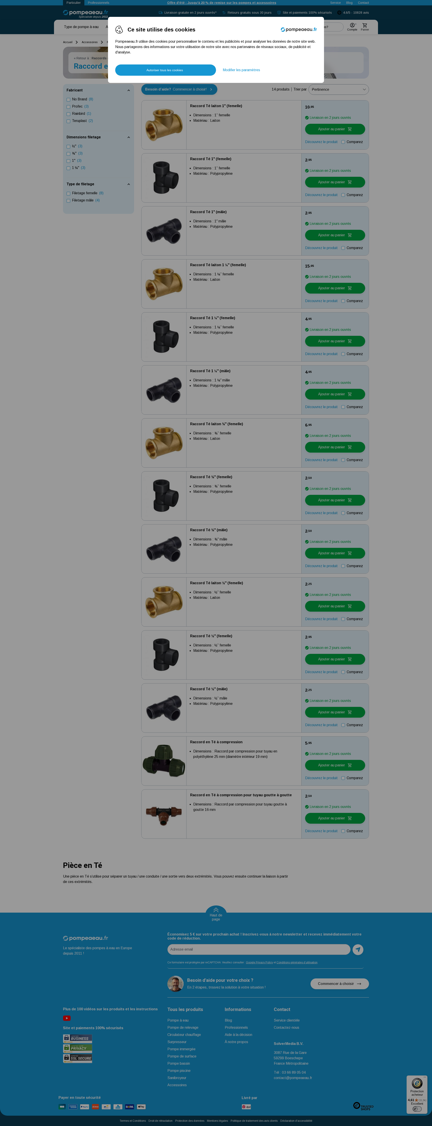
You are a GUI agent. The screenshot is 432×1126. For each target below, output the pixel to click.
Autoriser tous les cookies (164, 70)
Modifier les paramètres (241, 70)
